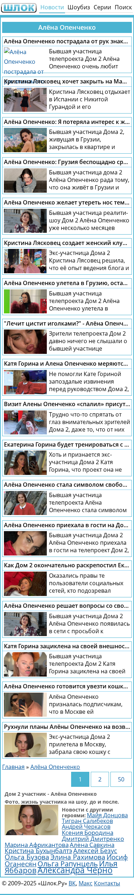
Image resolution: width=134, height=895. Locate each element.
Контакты (107, 883)
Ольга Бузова (27, 856)
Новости (52, 7)
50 (121, 779)
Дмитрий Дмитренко (93, 838)
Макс (86, 883)
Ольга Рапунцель (68, 863)
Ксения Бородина (87, 832)
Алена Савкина (92, 845)
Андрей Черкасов (86, 827)
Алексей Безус (95, 850)
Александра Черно (75, 870)
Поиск (123, 7)
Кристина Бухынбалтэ (38, 850)
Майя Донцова (107, 815)
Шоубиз (79, 7)
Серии (102, 7)
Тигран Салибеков (87, 821)
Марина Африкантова (37, 845)
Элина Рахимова (77, 857)
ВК (72, 883)
